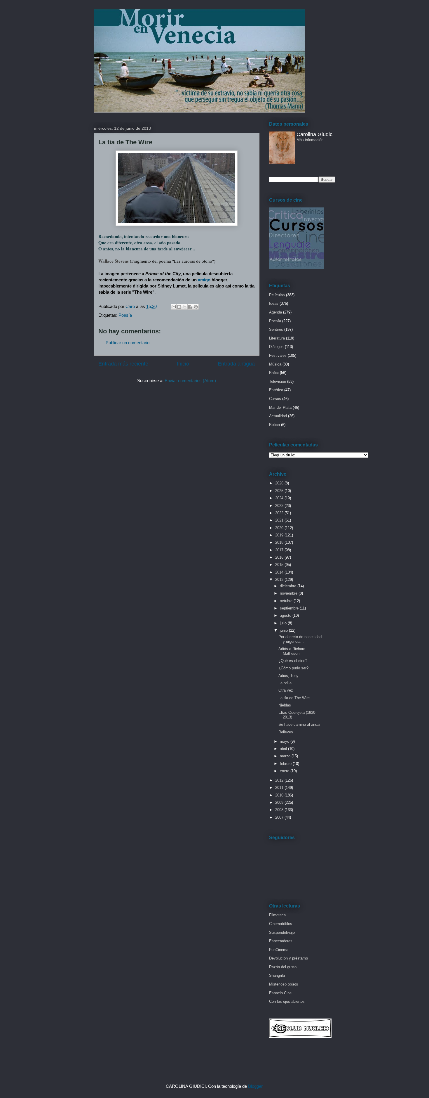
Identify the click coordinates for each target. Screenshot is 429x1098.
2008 (280, 810)
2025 (280, 491)
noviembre (289, 593)
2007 (280, 817)
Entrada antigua (236, 364)
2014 (280, 572)
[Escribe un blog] (179, 307)
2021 (280, 520)
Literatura (277, 338)
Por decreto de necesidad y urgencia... (300, 639)
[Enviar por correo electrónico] (174, 307)
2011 (280, 787)
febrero (286, 763)
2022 (280, 513)
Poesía (125, 315)
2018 (280, 542)
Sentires (276, 329)
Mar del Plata (280, 407)
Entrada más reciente (123, 364)
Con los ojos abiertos (287, 1001)
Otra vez (285, 690)
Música (275, 364)
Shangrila (277, 975)
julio (284, 623)
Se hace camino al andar (299, 724)
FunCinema (278, 950)
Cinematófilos (280, 924)
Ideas (273, 303)
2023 (280, 505)
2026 (280, 483)
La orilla (285, 683)
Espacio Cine (280, 993)
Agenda (275, 312)
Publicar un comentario (127, 342)
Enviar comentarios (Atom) (190, 380)
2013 (280, 579)
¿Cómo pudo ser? (293, 668)
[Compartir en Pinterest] (196, 307)
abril (284, 749)
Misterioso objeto (283, 984)
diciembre (288, 586)
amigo (204, 279)
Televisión (277, 381)
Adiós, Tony (288, 675)
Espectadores (280, 941)
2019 (280, 535)
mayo (285, 741)
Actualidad (278, 416)
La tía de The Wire (294, 698)
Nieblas (284, 705)
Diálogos (276, 346)
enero (285, 771)
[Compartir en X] (185, 307)
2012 (280, 780)
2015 (280, 564)
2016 (280, 557)
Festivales (278, 355)
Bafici (274, 372)
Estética (276, 390)
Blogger (255, 1086)
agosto (286, 615)
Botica (274, 424)
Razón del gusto (283, 967)
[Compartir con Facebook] (190, 307)
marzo (286, 756)
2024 (280, 498)
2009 (280, 802)
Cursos (275, 398)
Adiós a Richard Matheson (291, 651)
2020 (280, 528)
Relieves (285, 732)
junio (284, 630)
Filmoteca (277, 915)
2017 (280, 550)
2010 (280, 795)
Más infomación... (312, 140)
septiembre (290, 608)
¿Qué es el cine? (292, 661)
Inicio (183, 364)
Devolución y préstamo (288, 958)
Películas (277, 295)
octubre (287, 601)
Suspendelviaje (282, 932)
